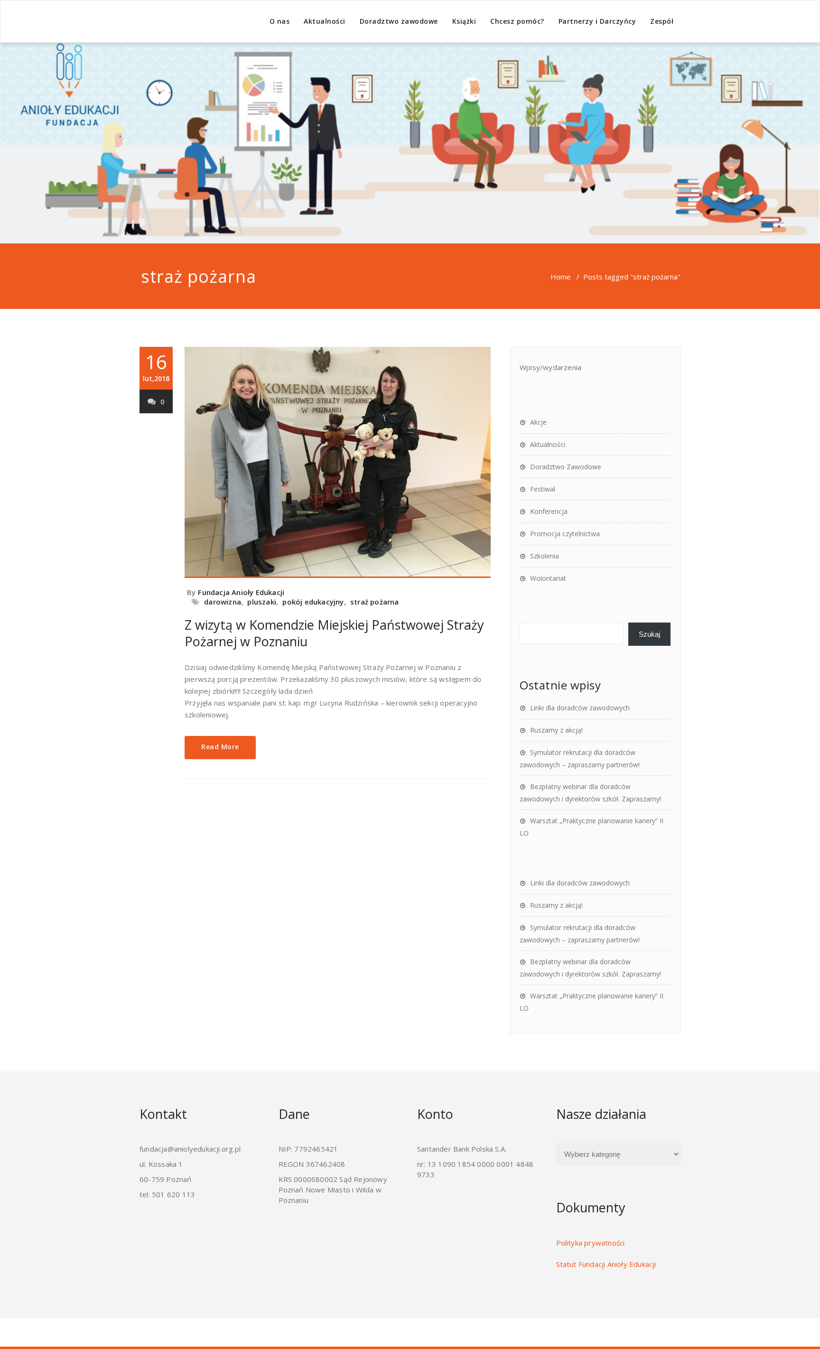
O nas (280, 21)
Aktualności (324, 21)
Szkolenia (544, 555)
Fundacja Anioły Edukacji (241, 592)
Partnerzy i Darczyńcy (597, 21)
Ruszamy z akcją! (556, 730)
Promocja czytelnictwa (565, 533)
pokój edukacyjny (313, 601)
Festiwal (542, 488)
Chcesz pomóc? (517, 21)
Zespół (661, 21)
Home (560, 276)
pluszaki (261, 601)
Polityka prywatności (590, 1242)
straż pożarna (374, 601)
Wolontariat (548, 578)
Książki (464, 21)
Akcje (538, 422)
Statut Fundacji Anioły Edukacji (606, 1264)
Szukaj (649, 634)
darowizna (222, 601)
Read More (220, 746)
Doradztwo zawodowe (399, 21)
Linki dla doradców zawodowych (580, 707)
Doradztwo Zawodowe (565, 466)
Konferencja (549, 511)
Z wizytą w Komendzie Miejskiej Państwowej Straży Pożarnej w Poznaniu (334, 633)
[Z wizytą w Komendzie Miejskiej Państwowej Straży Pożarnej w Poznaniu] (338, 462)
